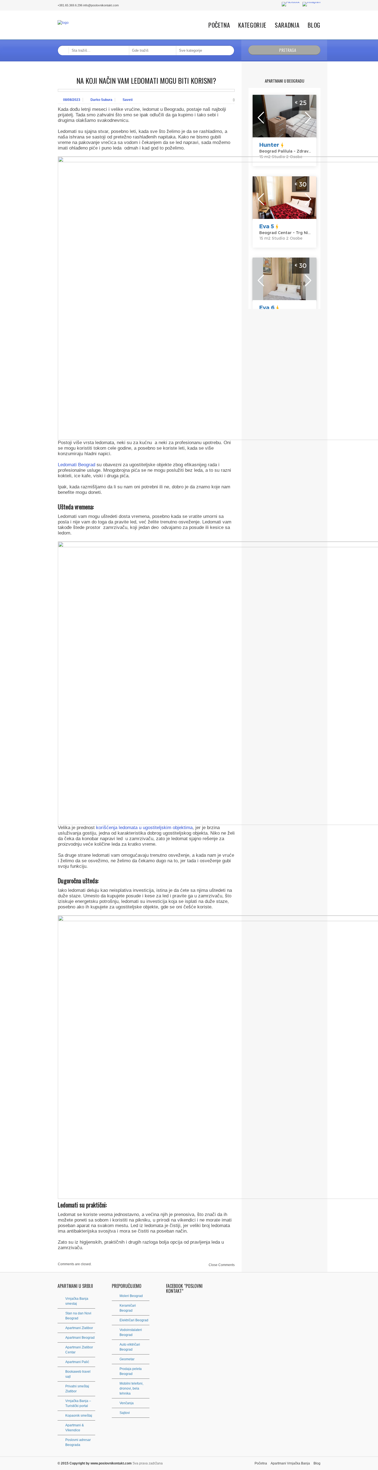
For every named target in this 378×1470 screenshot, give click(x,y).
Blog (314, 25)
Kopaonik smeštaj (78, 1415)
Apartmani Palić (77, 1362)
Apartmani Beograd (80, 1338)
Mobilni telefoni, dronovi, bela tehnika (131, 1388)
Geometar (127, 1359)
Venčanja (127, 1403)
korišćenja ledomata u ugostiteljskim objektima (144, 827)
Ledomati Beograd (76, 464)
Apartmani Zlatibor (79, 1328)
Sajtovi (125, 1413)
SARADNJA (287, 25)
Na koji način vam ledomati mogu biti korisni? (146, 80)
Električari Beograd (134, 1320)
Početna (219, 25)
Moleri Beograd (131, 1296)
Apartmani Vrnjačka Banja (290, 1463)
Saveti (128, 100)
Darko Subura (101, 100)
